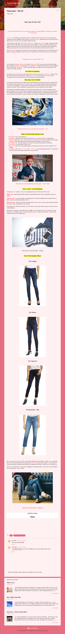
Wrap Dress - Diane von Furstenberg (17, 612)
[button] (57, 11)
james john (14, 547)
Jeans (11, 535)
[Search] (60, 3)
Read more (55, 593)
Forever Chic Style (13, 3)
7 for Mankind (24, 148)
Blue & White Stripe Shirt (14, 597)
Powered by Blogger (33, 628)
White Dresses (11, 582)
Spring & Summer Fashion (19, 535)
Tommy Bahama (32, 148)
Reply (13, 544)
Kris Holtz (14, 540)
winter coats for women (17, 549)
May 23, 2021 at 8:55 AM (21, 540)
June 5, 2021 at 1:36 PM (21, 547)
